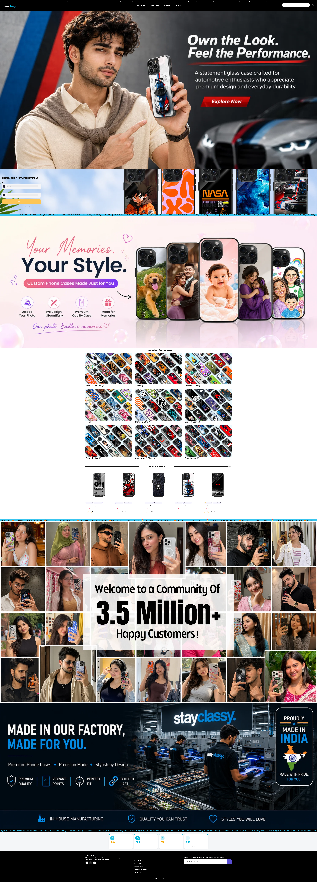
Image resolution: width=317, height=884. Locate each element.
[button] (313, 5)
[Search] (308, 5)
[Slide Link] (158, 90)
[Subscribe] (229, 861)
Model (3, 191)
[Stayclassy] (10, 6)
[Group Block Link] (108, 370)
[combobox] (296, 5)
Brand (3, 182)
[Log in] (279, 5)
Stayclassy (161, 878)
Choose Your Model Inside (92, 499)
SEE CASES (21, 202)
